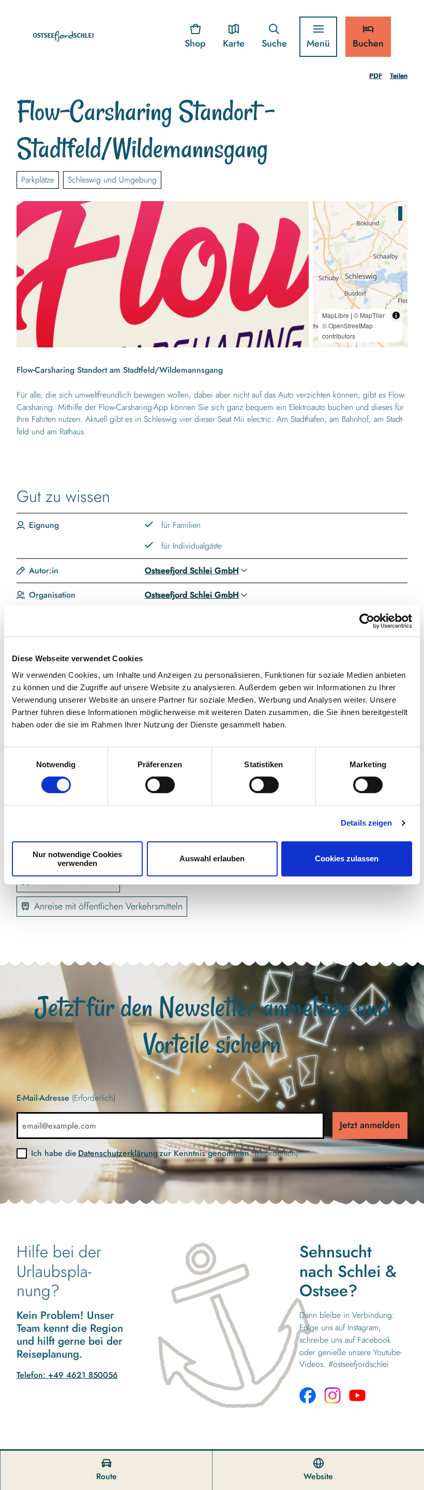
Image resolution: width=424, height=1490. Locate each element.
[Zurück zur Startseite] (63, 36)
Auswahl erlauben (212, 858)
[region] (360, 274)
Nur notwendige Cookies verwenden (77, 859)
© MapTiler (369, 315)
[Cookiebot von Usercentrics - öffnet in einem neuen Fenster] (367, 621)
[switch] (160, 785)
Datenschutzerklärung (118, 1153)
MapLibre (335, 315)
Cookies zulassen (346, 858)
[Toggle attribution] (396, 315)
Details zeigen (366, 822)
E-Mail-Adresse (66, 1098)
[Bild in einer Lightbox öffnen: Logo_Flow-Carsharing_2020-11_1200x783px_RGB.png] (163, 274)
